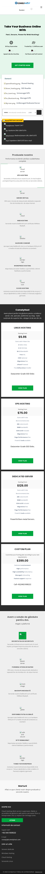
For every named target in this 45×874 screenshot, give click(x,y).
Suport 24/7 (6, 830)
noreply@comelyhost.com (11, 840)
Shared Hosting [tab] (27, 83)
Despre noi (38, 872)
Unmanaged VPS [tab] (23, 93)
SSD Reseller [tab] (26, 88)
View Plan (22, 388)
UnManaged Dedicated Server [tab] (28, 103)
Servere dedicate (8, 849)
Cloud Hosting (7, 857)
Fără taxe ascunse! (15, 120)
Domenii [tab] (8, 78)
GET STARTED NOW (22, 65)
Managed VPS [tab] (25, 98)
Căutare (39, 112)
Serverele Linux (7, 861)
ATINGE (12, 820)
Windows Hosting (8, 853)
